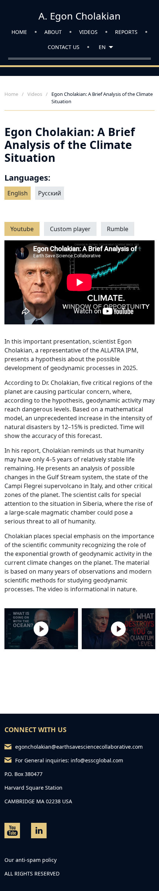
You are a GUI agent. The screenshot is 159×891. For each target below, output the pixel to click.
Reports (126, 31)
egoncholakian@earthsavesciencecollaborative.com (79, 746)
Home (19, 31)
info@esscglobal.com (97, 760)
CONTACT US (64, 47)
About (53, 31)
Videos (88, 31)
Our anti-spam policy (30, 859)
